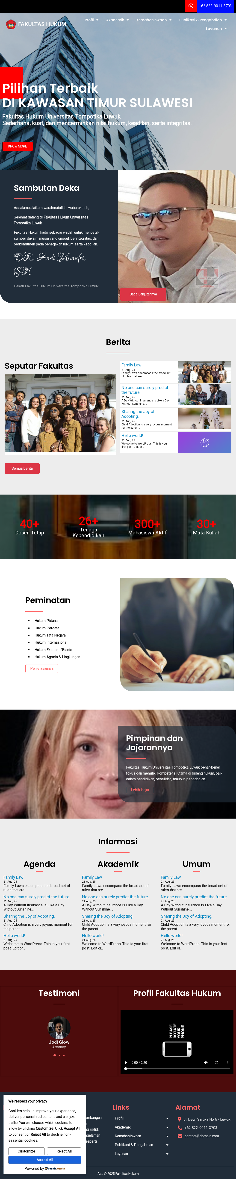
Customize (26, 1151)
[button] (54, 1055)
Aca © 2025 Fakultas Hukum (118, 1174)
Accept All (45, 1160)
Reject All (64, 1151)
